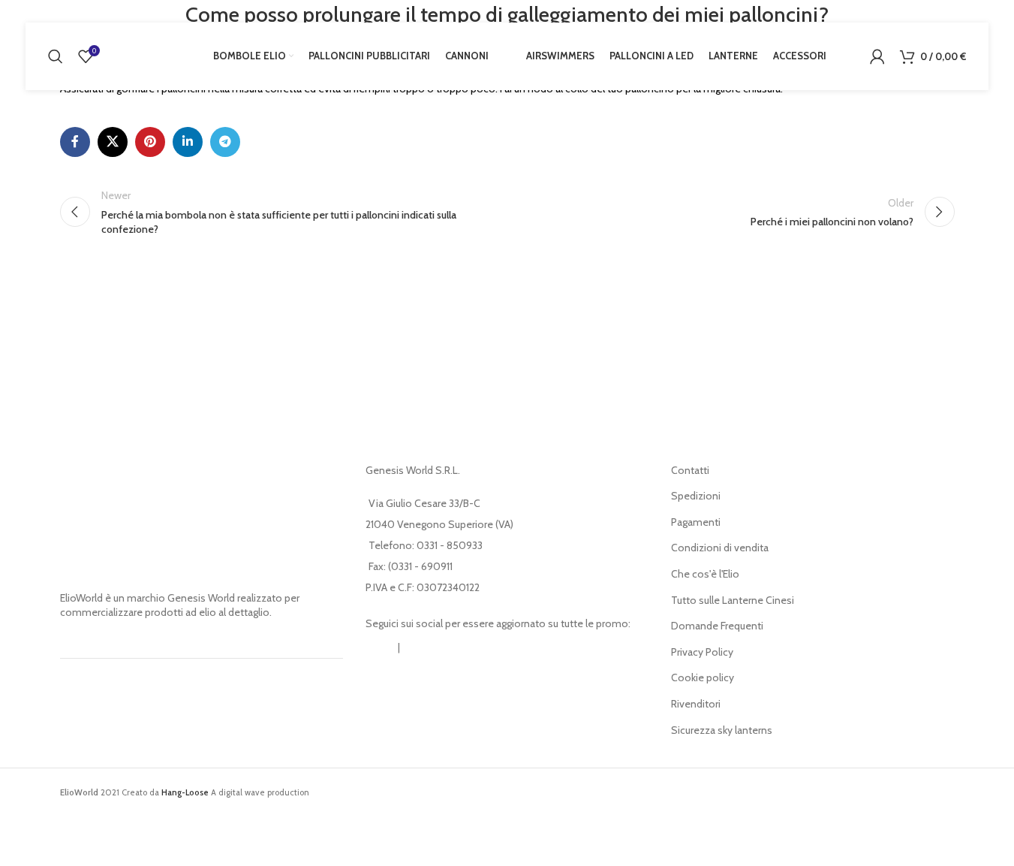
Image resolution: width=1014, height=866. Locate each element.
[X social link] (113, 142)
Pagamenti (696, 522)
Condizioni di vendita (720, 547)
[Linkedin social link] (188, 142)
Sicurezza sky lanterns (721, 730)
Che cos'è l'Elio (705, 574)
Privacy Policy (702, 652)
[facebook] (417, 648)
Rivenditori (696, 704)
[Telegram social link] (225, 142)
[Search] (56, 56)
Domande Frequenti (717, 625)
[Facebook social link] (75, 142)
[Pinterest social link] (150, 142)
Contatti (690, 470)
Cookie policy (702, 677)
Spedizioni (696, 495)
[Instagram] (381, 648)
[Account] (877, 56)
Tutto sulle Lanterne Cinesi (732, 600)
